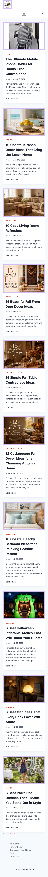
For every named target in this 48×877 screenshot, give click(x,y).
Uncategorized (12, 297)
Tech (8, 54)
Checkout (14, 856)
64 (11, 833)
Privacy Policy (16, 847)
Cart (12, 853)
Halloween (10, 623)
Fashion (9, 788)
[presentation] (24, 36)
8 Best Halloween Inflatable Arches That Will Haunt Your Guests (24, 633)
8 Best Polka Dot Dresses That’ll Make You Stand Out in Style (23, 798)
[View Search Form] (43, 14)
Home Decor (11, 221)
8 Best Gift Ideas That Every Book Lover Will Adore (23, 717)
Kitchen (9, 140)
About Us (14, 844)
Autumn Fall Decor (14, 372)
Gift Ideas (10, 707)
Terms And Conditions (20, 850)
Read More (12, 99)
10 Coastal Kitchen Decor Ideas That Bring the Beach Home (24, 150)
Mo (9, 79)
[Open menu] (24, 14)
